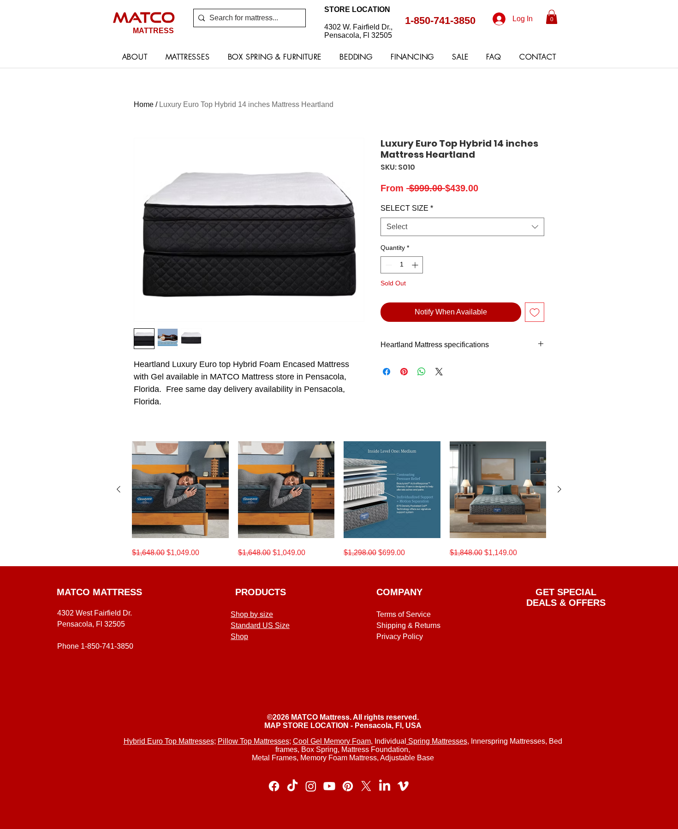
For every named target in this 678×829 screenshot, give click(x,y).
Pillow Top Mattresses (253, 741)
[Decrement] (387, 265)
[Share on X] (439, 371)
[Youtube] (329, 786)
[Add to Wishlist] (534, 312)
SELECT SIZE (407, 208)
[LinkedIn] (385, 786)
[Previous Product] (118, 489)
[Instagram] (311, 786)
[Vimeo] (403, 786)
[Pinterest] (348, 786)
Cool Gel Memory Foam (332, 741)
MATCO (144, 17)
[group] (339, 500)
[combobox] (462, 227)
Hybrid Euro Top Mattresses (169, 741)
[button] (552, 17)
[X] (366, 786)
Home (144, 104)
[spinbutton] (401, 265)
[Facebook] (274, 786)
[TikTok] (292, 786)
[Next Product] (559, 489)
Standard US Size (260, 625)
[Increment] (416, 265)
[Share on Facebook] (386, 371)
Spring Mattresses (436, 741)
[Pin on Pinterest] (404, 371)
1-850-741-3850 (440, 20)
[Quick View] (180, 489)
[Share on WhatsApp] (421, 371)
